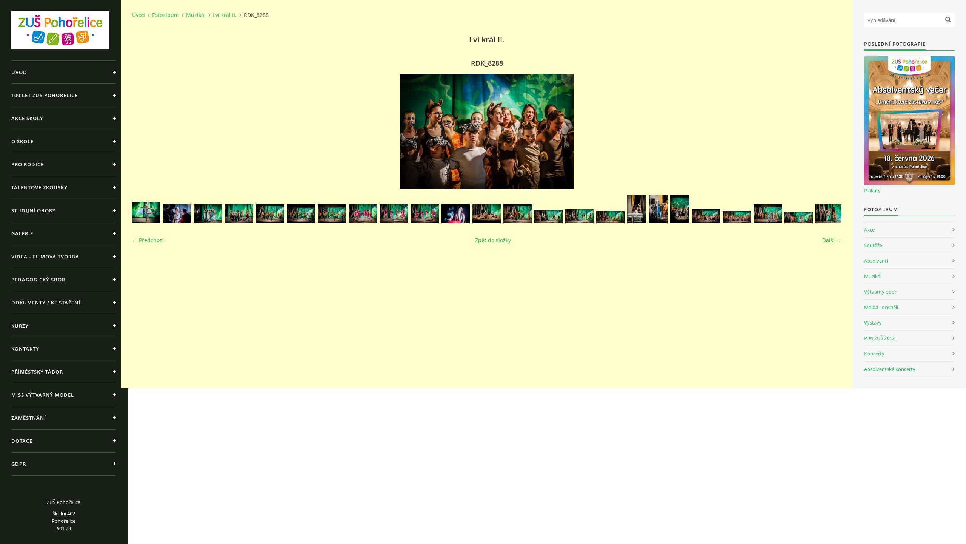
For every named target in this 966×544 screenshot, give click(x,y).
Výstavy (873, 322)
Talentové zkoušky (39, 187)
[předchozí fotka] (144, 131)
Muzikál (196, 15)
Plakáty (872, 190)
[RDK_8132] (363, 213)
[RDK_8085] (208, 213)
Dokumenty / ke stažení (45, 302)
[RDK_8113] (301, 213)
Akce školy (27, 118)
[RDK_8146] (486, 213)
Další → (831, 240)
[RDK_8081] (177, 213)
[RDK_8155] (548, 216)
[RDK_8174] (658, 209)
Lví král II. (225, 15)
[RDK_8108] (270, 213)
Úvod (19, 72)
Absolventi (876, 260)
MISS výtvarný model (42, 394)
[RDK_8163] (610, 217)
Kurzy (20, 325)
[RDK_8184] (798, 217)
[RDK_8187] (829, 213)
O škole (22, 141)
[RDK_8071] (146, 212)
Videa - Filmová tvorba (45, 256)
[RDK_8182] (768, 213)
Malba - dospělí (881, 307)
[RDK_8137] (425, 213)
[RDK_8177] (706, 216)
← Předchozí (148, 240)
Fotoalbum (165, 15)
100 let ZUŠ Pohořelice (44, 95)
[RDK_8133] (394, 213)
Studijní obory (33, 210)
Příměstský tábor (37, 371)
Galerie (22, 233)
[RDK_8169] (636, 209)
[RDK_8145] (455, 213)
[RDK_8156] (579, 216)
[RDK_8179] (737, 217)
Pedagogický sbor (38, 279)
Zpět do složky (493, 240)
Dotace (21, 440)
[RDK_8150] (517, 213)
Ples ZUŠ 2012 (879, 338)
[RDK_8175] (679, 209)
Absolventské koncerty (889, 369)
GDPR (18, 464)
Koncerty (874, 353)
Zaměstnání (28, 417)
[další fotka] (829, 131)
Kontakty (25, 348)
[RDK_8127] (332, 213)
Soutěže (873, 245)
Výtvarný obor (880, 291)
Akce (869, 229)
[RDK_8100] (239, 213)
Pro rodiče (27, 164)
